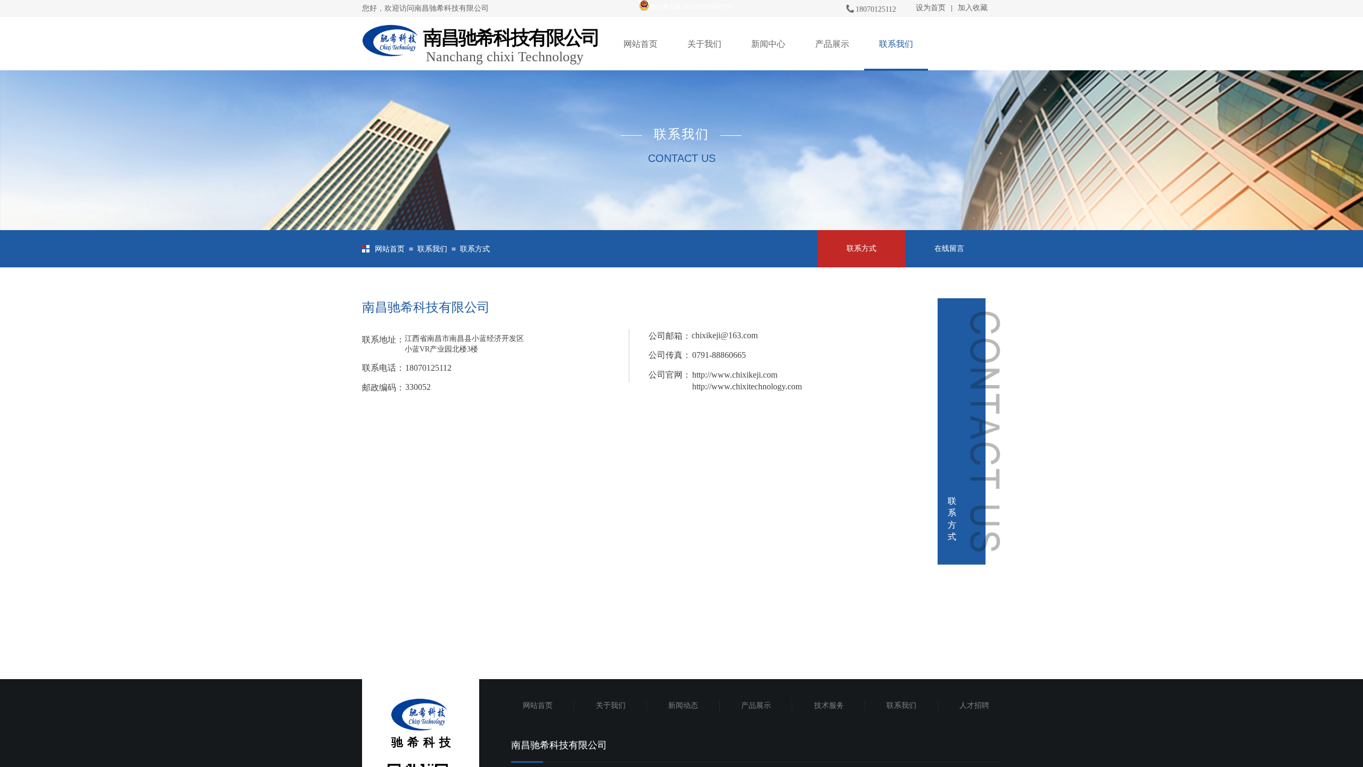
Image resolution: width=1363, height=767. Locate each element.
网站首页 (640, 43)
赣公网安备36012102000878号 (691, 7)
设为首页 (931, 8)
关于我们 (704, 43)
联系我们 (896, 43)
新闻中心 (768, 43)
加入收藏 (973, 8)
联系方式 (475, 249)
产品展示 (832, 43)
